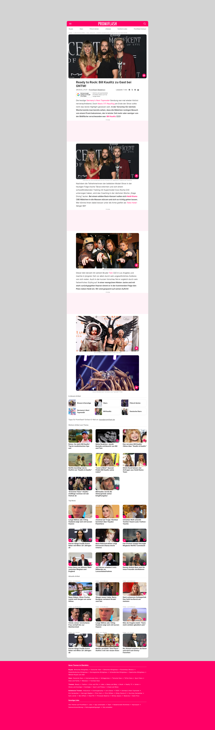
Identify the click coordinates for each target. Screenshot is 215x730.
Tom (111, 273)
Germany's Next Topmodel (97, 100)
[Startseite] (107, 23)
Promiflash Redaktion (97, 90)
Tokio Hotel (131, 203)
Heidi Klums (132, 196)
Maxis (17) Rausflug (106, 104)
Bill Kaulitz (111, 116)
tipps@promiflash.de (107, 420)
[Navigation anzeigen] (70, 23)
